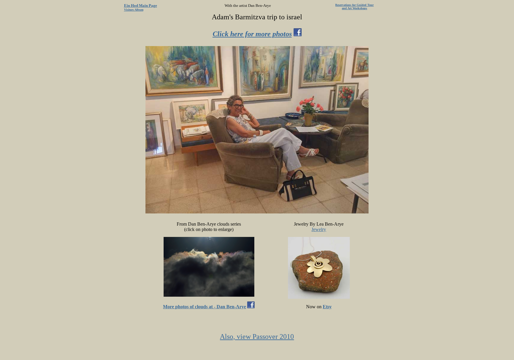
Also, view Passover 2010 (257, 336)
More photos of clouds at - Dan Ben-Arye (204, 306)
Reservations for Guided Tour (354, 5)
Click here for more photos (252, 34)
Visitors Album (133, 9)
